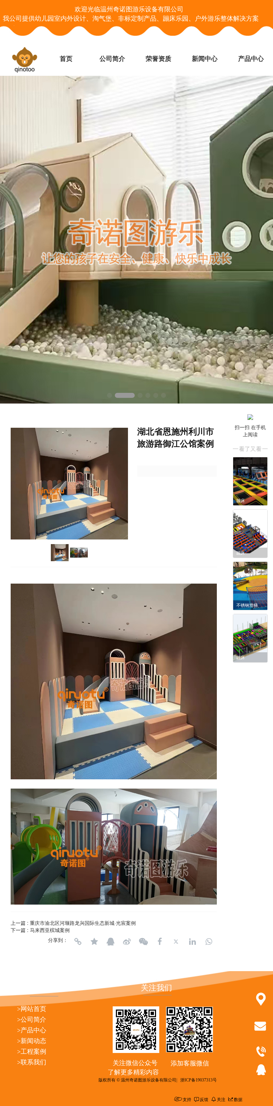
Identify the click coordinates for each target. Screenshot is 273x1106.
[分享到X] (176, 941)
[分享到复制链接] (77, 941)
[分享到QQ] (110, 941)
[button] (109, 395)
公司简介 (112, 58)
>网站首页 (31, 1008)
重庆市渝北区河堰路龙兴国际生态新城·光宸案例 (83, 922)
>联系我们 (31, 1062)
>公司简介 (31, 1019)
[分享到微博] (127, 941)
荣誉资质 (158, 58)
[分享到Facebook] (159, 941)
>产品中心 (31, 1030)
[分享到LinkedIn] (192, 941)
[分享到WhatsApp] (208, 941)
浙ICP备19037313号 (198, 1080)
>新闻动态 (31, 1040)
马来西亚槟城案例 (50, 929)
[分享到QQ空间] (94, 941)
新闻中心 (205, 58)
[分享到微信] (143, 941)
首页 (66, 58)
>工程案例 (31, 1051)
